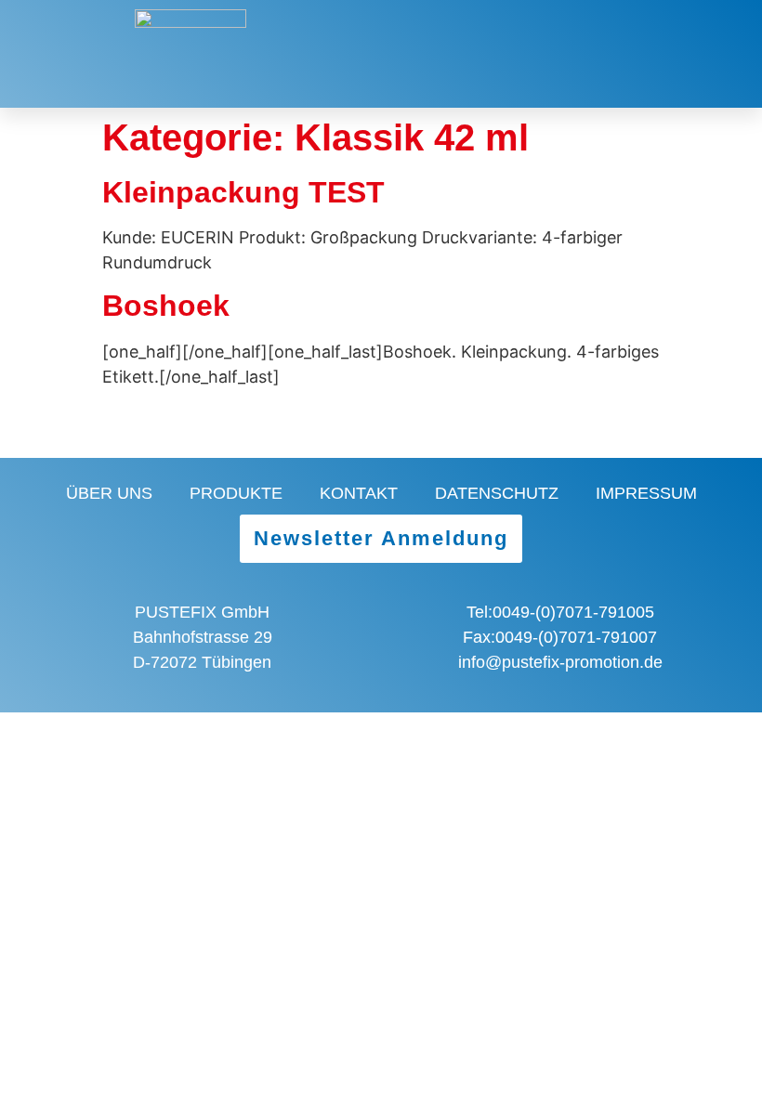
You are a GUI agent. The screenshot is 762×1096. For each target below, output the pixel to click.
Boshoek (166, 305)
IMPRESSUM (646, 493)
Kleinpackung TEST (243, 192)
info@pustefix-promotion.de (560, 662)
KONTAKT (359, 493)
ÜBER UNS (109, 493)
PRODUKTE (236, 493)
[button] (710, 54)
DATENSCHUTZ (496, 493)
